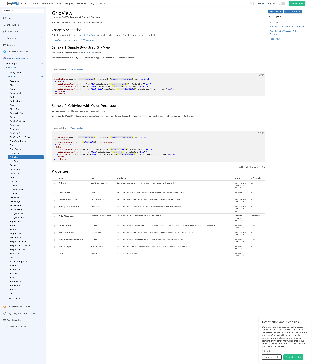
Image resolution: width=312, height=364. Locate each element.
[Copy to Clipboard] (261, 75)
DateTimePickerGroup (20, 137)
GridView (14, 157)
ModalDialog (16, 209)
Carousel (14, 105)
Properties (275, 38)
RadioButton (16, 237)
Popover (14, 229)
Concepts (11, 38)
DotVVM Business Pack (17, 51)
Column (13, 117)
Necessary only (272, 357)
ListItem (13, 193)
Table (12, 277)
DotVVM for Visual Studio (18, 306)
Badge (13, 89)
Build (35, 3)
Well (12, 293)
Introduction (13, 24)
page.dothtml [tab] (60, 69)
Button (13, 97)
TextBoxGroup (16, 281)
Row (12, 257)
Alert (12, 85)
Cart (259, 3)
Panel (12, 225)
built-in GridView (87, 35)
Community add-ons (16, 326)
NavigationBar (16, 213)
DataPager (15, 129)
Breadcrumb (16, 93)
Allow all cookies (293, 357)
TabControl (15, 269)
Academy (81, 3)
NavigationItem (17, 217)
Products (25, 3)
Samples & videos (15, 320)
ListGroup (14, 185)
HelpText (14, 161)
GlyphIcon (14, 153)
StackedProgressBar (19, 261)
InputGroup (15, 169)
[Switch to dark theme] (282, 3)
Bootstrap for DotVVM (17, 58)
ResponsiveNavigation (20, 245)
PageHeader (15, 221)
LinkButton (15, 181)
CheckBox (14, 109)
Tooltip (13, 289)
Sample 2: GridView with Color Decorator (284, 33)
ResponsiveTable (17, 249)
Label (12, 177)
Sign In (271, 3)
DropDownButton (18, 141)
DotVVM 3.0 (8, 11)
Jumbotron (15, 173)
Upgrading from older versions (21, 313)
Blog (92, 3)
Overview (274, 22)
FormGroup (15, 149)
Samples (69, 3)
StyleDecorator (17, 265)
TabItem (14, 273)
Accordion (14, 81)
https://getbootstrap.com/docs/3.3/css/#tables (73, 40)
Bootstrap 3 (11, 67)
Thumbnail (15, 285)
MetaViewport (16, 205)
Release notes (14, 298)
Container (14, 125)
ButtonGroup (16, 101)
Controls (11, 44)
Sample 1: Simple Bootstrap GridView (287, 26)
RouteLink (14, 253)
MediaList (14, 197)
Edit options (267, 351)
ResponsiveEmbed (18, 241)
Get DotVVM (297, 3)
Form (12, 145)
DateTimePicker (17, 133)
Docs (58, 3)
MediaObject (16, 201)
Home (10, 18)
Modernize (47, 3)
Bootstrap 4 (11, 63)
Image (13, 165)
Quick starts (12, 31)
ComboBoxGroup (18, 121)
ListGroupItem (16, 189)
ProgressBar (16, 233)
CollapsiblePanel (17, 113)
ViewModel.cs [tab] (76, 69)
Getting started (15, 72)
